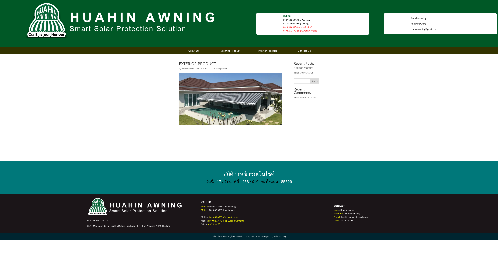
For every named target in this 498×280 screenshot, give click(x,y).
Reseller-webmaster (190, 68)
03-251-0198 (347, 220)
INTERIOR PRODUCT (303, 72)
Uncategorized (220, 68)
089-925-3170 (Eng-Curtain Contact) (226, 220)
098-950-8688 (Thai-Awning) (222, 206)
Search (315, 81)
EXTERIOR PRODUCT (303, 68)
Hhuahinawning (352, 213)
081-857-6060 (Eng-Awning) (222, 210)
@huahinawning (347, 210)
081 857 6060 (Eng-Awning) (296, 23)
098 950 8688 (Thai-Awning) (296, 20)
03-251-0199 (214, 224)
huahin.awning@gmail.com (354, 217)
